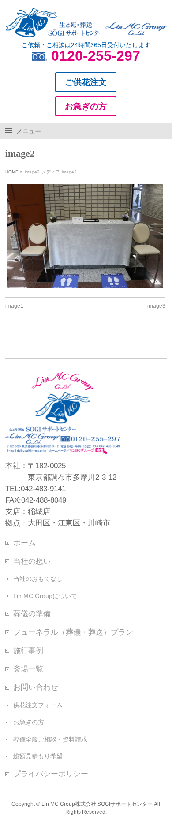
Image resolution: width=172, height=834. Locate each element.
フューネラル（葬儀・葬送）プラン (73, 632)
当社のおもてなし (38, 578)
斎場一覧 (28, 669)
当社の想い (32, 561)
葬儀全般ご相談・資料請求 (50, 739)
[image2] (85, 236)
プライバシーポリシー (50, 773)
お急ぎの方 (28, 722)
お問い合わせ (35, 687)
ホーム (24, 542)
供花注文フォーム (38, 705)
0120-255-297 (95, 56)
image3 (156, 306)
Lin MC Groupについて (45, 595)
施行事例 (28, 650)
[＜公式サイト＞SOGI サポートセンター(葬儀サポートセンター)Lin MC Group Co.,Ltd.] (86, 27)
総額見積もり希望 (38, 756)
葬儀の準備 (32, 613)
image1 (14, 306)
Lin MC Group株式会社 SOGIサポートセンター (97, 804)
